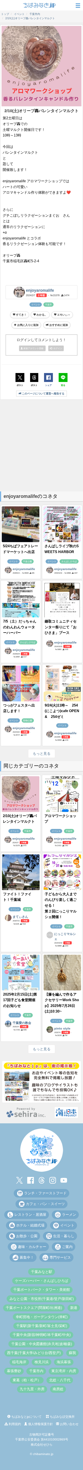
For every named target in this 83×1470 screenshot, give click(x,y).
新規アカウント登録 (33, 348)
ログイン (57, 348)
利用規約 (14, 1424)
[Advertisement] (41, 445)
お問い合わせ (69, 1424)
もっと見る (41, 753)
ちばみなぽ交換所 (62, 1416)
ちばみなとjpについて (26, 1416)
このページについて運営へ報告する (42, 393)
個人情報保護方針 (40, 1424)
